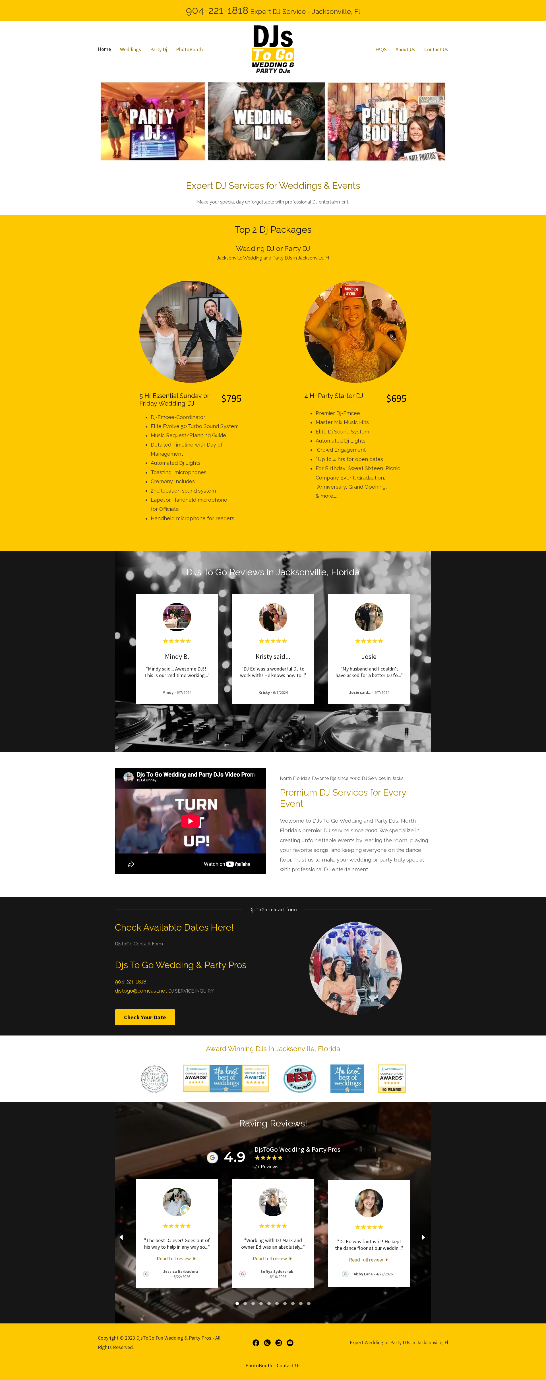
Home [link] (104, 49)
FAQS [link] (380, 49)
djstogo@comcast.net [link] (141, 991)
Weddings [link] (130, 49)
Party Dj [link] (158, 49)
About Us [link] (405, 49)
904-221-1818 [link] (217, 10)
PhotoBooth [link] (189, 49)
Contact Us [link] (436, 49)
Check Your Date (145, 1017)
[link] (273, 48)
